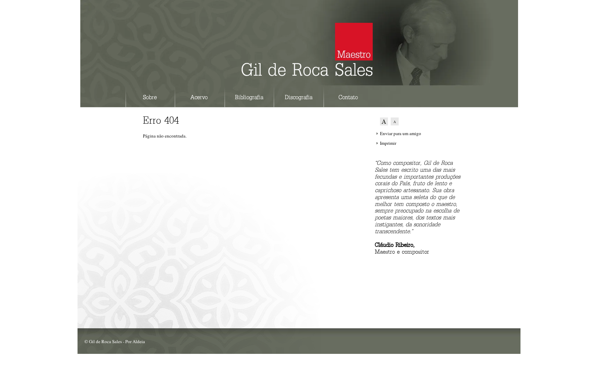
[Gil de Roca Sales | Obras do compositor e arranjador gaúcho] (307, 72)
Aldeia (139, 341)
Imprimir (388, 143)
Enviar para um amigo (400, 133)
